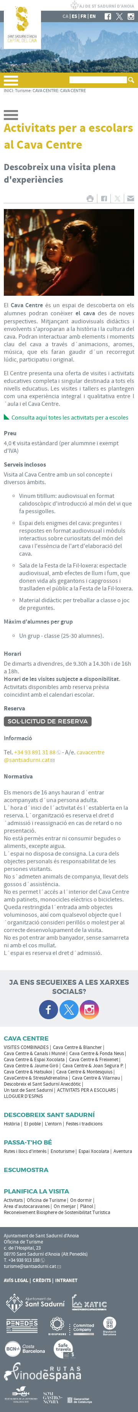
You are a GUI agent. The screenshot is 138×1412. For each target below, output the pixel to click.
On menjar (65, 1206)
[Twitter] (119, 16)
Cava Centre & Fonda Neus (96, 1053)
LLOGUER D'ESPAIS (23, 1096)
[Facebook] (108, 16)
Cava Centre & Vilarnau (96, 1078)
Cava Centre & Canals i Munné (34, 1053)
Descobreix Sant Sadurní (49, 1115)
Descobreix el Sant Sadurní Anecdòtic (42, 1084)
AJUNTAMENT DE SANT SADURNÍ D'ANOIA (102, 5)
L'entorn (53, 1124)
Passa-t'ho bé (28, 1142)
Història (12, 1124)
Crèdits (42, 1280)
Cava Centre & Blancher (77, 1047)
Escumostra (26, 1170)
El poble (32, 1124)
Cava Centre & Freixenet (93, 1060)
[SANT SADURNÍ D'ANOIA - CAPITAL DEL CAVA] (22, 47)
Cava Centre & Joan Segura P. (93, 1066)
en (93, 16)
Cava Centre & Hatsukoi (28, 1072)
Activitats (13, 1200)
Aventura (122, 1151)
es (74, 16)
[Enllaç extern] (91, 1303)
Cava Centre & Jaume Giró (31, 1066)
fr (83, 16)
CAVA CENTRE (45, 91)
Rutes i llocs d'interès (25, 1151)
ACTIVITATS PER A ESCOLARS (86, 1090)
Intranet (66, 1280)
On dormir (81, 1200)
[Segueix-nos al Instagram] (89, 1009)
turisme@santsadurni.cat (30, 1266)
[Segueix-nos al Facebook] (48, 1009)
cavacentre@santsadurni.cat (54, 756)
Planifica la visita (36, 1191)
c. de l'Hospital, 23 (22, 1248)
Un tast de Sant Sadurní (28, 1090)
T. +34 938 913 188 (21, 1260)
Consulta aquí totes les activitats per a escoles (70, 417)
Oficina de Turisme (46, 1200)
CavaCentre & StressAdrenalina (36, 1078)
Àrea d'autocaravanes (26, 1206)
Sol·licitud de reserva (48, 721)
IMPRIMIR (89, 198)
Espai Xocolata (94, 1151)
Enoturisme (62, 1151)
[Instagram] (131, 16)
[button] (11, 84)
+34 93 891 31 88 (35, 752)
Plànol (86, 1206)
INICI (8, 91)
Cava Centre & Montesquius (84, 1072)
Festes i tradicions (84, 1124)
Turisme (23, 91)
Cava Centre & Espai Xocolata (34, 1060)
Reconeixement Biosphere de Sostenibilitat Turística (57, 1212)
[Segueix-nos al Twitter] (69, 1009)
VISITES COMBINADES (26, 1047)
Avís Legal (16, 1280)
